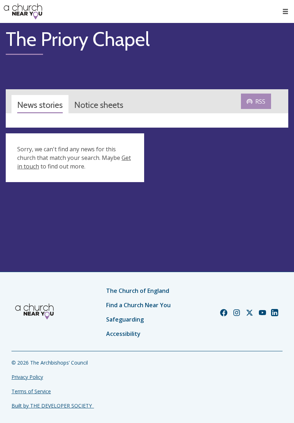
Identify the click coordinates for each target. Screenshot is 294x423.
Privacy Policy (27, 377)
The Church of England (137, 291)
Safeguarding (125, 319)
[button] (285, 11)
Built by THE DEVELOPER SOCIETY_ (52, 405)
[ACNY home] (23, 11)
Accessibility (123, 334)
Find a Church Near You (138, 305)
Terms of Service (31, 391)
